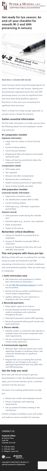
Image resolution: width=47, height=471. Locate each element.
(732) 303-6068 (9, 449)
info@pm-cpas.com (11, 451)
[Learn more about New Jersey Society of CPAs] (18, 456)
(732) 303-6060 (9, 446)
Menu (42, 5)
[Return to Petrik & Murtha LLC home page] (21, 6)
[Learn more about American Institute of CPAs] (6, 456)
